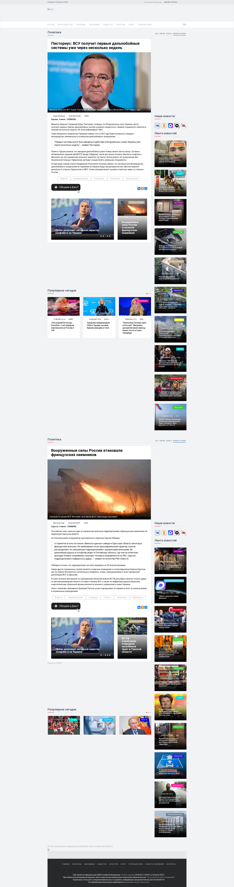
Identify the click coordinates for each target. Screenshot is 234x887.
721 (177, 328)
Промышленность (175, 814)
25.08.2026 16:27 (167, 679)
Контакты (171, 864)
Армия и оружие (179, 33)
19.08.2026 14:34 (167, 416)
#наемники (122, 597)
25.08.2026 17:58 (167, 593)
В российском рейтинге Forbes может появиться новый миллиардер (169, 160)
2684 (178, 593)
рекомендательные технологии (136, 882)
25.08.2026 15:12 (167, 794)
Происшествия (144, 25)
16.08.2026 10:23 (59, 319)
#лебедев (93, 597)
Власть (169, 33)
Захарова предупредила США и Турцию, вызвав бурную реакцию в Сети (62, 325)
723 (177, 766)
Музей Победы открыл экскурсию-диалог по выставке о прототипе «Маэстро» (168, 741)
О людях (179, 144)
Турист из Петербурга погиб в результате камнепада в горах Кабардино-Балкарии (170, 394)
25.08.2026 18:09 (167, 562)
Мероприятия (177, 610)
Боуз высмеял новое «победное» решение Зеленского (133, 325)
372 (177, 416)
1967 (178, 273)
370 (177, 646)
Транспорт (178, 290)
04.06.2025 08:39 (130, 215)
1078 (178, 358)
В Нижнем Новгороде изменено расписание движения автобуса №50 (169, 772)
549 (177, 735)
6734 (74, 222)
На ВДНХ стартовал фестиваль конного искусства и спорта (167, 189)
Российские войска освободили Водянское (169, 278)
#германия (115, 178)
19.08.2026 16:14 (167, 273)
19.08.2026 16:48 (167, 211)
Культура (120, 25)
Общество (108, 25)
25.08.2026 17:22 (167, 620)
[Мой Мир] (145, 188)
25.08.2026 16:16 (167, 706)
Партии (162, 33)
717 (177, 242)
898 (177, 155)
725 (177, 620)
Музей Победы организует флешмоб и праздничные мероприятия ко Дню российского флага (170, 422)
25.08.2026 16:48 (167, 646)
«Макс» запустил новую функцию (169, 597)
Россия (51, 25)
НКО (156, 33)
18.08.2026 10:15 (95, 319)
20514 (70, 319)
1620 (178, 706)
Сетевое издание (128, 875)
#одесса (58, 597)
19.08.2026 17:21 (167, 184)
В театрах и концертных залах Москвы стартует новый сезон (168, 625)
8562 (141, 319)
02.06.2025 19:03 (63, 222)
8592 (106, 319)
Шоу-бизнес (106, 301)
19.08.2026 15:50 (167, 299)
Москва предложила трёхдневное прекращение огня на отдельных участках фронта (80, 230)
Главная (66, 864)
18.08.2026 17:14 (130, 319)
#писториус (99, 178)
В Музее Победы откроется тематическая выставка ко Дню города (170, 567)
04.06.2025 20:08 (74, 116)
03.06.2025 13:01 (130, 631)
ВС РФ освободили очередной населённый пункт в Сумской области (131, 645)
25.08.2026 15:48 (167, 735)
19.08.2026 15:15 (167, 358)
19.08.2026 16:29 (167, 242)
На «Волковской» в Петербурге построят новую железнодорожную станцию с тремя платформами (170, 828)
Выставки (178, 203)
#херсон (107, 597)
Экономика (94, 25)
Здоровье (77, 720)
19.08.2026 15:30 (167, 328)
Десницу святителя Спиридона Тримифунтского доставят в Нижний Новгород (170, 334)
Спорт (131, 25)
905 (177, 389)
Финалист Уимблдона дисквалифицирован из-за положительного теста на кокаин (170, 363)
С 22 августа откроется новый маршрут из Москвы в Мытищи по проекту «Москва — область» (170, 305)
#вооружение (132, 178)
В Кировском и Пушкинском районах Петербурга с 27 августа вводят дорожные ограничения (169, 653)
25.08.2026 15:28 (167, 766)
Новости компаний (154, 864)
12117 (126, 633)
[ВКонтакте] (138, 188)
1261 (178, 821)
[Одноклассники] (142, 188)
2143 (178, 184)
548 (177, 562)
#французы (138, 597)
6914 (75, 641)
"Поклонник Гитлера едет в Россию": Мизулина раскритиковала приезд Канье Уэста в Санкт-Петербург (99, 328)
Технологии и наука (174, 581)
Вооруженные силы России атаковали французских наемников (130, 227)
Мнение (72, 301)
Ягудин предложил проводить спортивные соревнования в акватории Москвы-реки (170, 712)
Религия (179, 320)
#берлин (64, 178)
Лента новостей (65, 25)
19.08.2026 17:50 (167, 155)
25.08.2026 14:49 (167, 821)
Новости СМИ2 (55, 663)
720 (177, 299)
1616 (178, 794)
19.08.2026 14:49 (167, 389)
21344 (126, 217)
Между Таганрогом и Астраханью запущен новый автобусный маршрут (170, 248)
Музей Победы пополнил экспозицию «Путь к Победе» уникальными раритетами (169, 217)
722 (177, 211)
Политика (80, 25)
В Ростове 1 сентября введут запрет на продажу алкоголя (170, 684)
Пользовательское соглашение (160, 877)
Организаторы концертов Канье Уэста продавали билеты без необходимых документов (169, 800)
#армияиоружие (80, 178)
